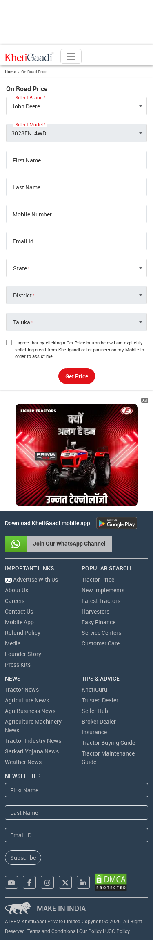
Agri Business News (30, 711)
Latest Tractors (101, 601)
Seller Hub (95, 711)
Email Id (23, 241)
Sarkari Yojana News (32, 751)
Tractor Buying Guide (108, 743)
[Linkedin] (83, 882)
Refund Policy (22, 632)
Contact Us (19, 611)
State (20, 268)
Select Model (29, 124)
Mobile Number (32, 214)
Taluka (21, 322)
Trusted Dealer (100, 700)
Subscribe (23, 857)
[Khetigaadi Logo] (29, 56)
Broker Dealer (99, 721)
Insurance (94, 732)
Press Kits (18, 664)
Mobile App (19, 622)
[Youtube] (11, 882)
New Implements (103, 590)
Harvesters (95, 611)
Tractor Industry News (33, 740)
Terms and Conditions (51, 931)
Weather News (23, 762)
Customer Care (101, 643)
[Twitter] (65, 882)
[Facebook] (29, 882)
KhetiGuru (94, 689)
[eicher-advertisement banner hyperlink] (77, 455)
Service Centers (101, 632)
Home (10, 71)
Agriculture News (27, 700)
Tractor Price (98, 579)
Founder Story (23, 654)
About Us (16, 590)
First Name (27, 160)
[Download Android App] (116, 523)
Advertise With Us (32, 579)
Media (13, 643)
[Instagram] (47, 882)
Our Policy (90, 931)
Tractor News (22, 689)
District (22, 295)
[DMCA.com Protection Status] (111, 882)
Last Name (26, 187)
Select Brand (29, 97)
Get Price (76, 376)
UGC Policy (117, 931)
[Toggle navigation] (71, 56)
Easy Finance (98, 622)
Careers (14, 601)
